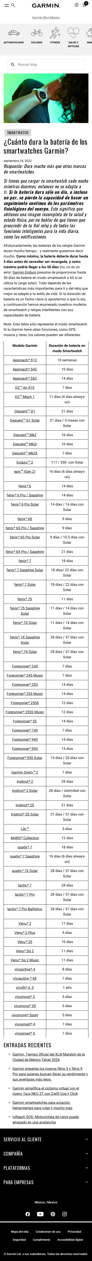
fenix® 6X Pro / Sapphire (25, 552)
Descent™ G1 (25, 411)
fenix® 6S (24, 519)
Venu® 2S (24, 942)
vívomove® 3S (25, 1006)
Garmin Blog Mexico (46, 17)
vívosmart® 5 (25, 1033)
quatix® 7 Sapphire (25, 856)
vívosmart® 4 (25, 1024)
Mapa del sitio (20, 1231)
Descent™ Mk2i (25, 444)
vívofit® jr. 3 (25, 987)
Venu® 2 (25, 923)
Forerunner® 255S (25, 703)
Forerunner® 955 (25, 749)
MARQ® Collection (25, 838)
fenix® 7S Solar (25, 623)
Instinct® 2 (25, 781)
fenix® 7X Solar (25, 652)
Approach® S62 (25, 378)
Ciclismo (36, 42)
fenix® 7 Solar (25, 584)
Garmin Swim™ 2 (24, 772)
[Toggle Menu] (2, 4)
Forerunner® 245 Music (25, 675)
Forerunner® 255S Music (25, 712)
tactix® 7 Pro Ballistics (24, 909)
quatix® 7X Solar (25, 871)
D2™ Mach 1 (25, 397)
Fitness (55, 42)
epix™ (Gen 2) (25, 471)
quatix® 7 (25, 847)
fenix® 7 (25, 561)
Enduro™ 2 (25, 462)
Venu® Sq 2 (25, 951)
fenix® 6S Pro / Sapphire (25, 528)
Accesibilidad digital (70, 1239)
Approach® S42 (25, 369)
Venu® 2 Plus (25, 933)
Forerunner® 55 (25, 721)
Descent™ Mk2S (25, 453)
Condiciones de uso (48, 1231)
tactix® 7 (24, 885)
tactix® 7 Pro (25, 894)
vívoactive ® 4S (25, 978)
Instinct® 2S (25, 805)
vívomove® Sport (25, 1015)
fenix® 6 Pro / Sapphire (25, 495)
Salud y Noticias (73, 44)
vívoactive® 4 (25, 969)
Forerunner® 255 (25, 684)
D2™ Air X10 (24, 387)
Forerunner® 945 (25, 739)
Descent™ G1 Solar (25, 420)
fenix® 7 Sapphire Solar (24, 570)
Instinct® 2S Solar (25, 814)
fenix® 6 (25, 486)
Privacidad (74, 1231)
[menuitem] (13, 5)
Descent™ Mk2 (24, 435)
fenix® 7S (24, 599)
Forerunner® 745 (25, 730)
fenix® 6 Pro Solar (25, 504)
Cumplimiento (41, 1239)
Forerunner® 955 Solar (24, 758)
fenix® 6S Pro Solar (25, 537)
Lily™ (25, 829)
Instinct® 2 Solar (25, 790)
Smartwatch (18, 132)
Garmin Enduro (24, 272)
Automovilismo (14, 42)
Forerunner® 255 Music (25, 694)
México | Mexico (46, 1202)
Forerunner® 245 (25, 666)
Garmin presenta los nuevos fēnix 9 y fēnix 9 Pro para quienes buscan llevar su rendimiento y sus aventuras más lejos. (50, 1074)
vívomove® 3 (25, 997)
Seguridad (19, 1239)
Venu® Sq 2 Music (25, 960)
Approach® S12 (25, 360)
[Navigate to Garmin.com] (46, 5)
